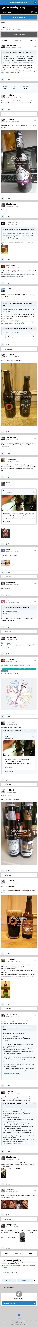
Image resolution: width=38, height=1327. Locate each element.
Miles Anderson (11, 459)
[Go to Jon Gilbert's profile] (3, 96)
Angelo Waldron (12, 222)
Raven (25, 60)
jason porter (10, 722)
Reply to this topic (19, 35)
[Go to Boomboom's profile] (3, 266)
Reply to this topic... (11, 1272)
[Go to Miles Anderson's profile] (3, 460)
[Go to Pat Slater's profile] (3, 1190)
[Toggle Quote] (4, 52)
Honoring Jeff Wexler (17, 3)
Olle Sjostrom (7, 27)
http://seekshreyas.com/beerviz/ (10, 673)
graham (9, 600)
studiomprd (10, 582)
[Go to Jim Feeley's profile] (3, 660)
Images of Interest (16, 29)
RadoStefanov (11, 1014)
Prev (6, 40)
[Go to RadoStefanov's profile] (3, 1015)
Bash (8, 549)
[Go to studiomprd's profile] (3, 583)
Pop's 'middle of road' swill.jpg (12, 1073)
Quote (8, 79)
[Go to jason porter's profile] (3, 723)
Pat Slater (10, 1190)
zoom (8, 483)
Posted (13, 47)
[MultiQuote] (2, 79)
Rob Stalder (10, 959)
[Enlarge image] (3, 233)
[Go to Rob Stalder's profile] (3, 960)
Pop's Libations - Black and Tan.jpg (12, 1143)
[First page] (2, 40)
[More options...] (35, 46)
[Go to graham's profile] (3, 601)
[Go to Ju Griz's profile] (3, 290)
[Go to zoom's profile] (3, 484)
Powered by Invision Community (19, 1324)
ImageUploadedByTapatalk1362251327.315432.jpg (17, 233)
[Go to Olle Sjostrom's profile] (3, 46)
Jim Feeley (10, 659)
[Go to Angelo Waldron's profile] (3, 223)
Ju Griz (8, 289)
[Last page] (35, 40)
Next (32, 40)
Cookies (19, 1319)
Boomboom (10, 265)
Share (9, 1280)
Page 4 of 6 (19, 40)
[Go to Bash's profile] (3, 550)
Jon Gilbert (10, 95)
